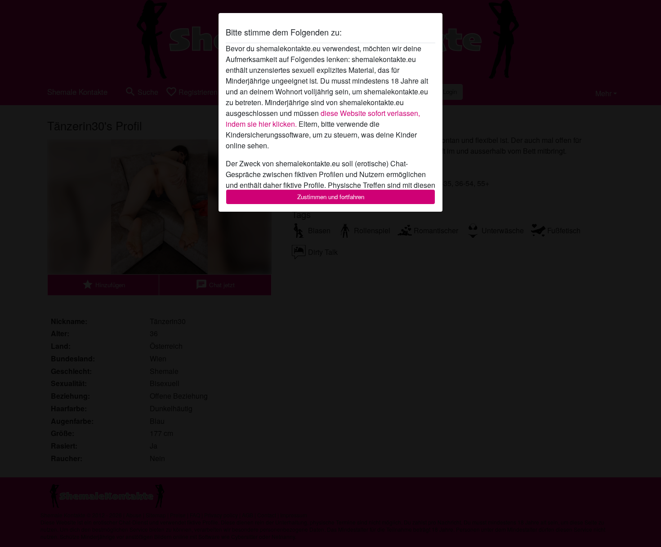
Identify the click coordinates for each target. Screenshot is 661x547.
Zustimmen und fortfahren (330, 196)
